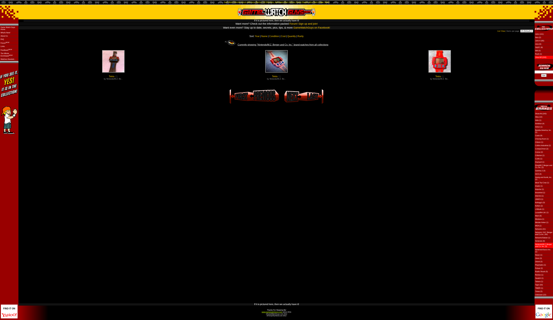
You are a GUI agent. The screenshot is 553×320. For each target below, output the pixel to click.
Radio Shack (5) (541, 272)
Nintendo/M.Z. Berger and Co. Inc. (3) (543, 245)
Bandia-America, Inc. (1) (543, 131)
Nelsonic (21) (540, 229)
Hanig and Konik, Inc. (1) (543, 178)
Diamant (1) (539, 162)
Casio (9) (538, 136)
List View (501, 31)
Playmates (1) (540, 265)
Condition (274, 36)
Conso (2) (539, 152)
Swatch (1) (539, 278)
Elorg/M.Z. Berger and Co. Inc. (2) (543, 166)
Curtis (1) (538, 159)
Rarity (301, 36)
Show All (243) (541, 114)
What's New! (5, 33)
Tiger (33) (539, 285)
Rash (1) (538, 54)
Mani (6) (538, 216)
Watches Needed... (8, 59)
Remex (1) (539, 275)
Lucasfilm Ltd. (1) (542, 213)
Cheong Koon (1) (542, 139)
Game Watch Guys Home (8, 28)
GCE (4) (538, 174)
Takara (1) (539, 282)
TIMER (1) (539, 288)
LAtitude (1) (539, 209)
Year (257, 36)
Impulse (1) (539, 189)
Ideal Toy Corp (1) (542, 183)
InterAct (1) (539, 196)
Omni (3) (538, 258)
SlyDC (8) (539, 47)
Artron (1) (538, 127)
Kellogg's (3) (540, 203)
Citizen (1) (539, 142)
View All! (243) (540, 57)
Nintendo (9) (540, 241)
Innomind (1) (540, 193)
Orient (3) (538, 262)
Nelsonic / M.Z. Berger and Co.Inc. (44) (543, 233)
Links (3, 46)
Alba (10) (538, 117)
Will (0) (538, 51)
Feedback (6, 50)
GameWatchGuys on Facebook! (311, 27)
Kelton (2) (539, 206)
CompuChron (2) (541, 149)
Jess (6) (538, 44)
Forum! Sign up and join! (303, 23)
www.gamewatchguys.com (272, 312)
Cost (283, 36)
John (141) (539, 34)
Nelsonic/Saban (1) (542, 238)
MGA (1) (538, 226)
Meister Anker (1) (541, 222)
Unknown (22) (540, 295)
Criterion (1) (540, 155)
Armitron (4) (539, 124)
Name (264, 36)
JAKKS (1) (539, 199)
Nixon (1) (538, 255)
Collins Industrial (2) (543, 146)
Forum (5, 43)
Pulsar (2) (539, 268)
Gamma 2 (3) (540, 171)
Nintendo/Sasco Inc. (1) (543, 251)
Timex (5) (538, 291)
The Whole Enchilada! (7, 54)
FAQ (2, 39)
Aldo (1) (538, 120)
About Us (4, 36)
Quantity (291, 36)
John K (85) (539, 41)
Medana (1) (539, 219)
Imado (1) (539, 186)
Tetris (111, 76)
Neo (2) (538, 37)
